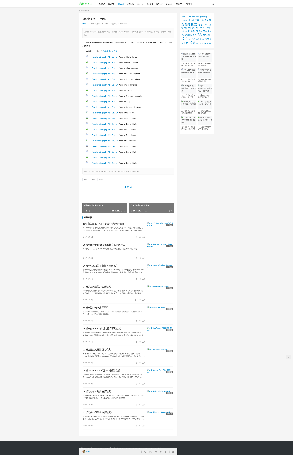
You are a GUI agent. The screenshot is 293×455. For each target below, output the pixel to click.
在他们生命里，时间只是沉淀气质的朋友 (103, 223)
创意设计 (150, 4)
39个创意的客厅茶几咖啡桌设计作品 (204, 128)
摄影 (85, 179)
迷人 (197, 43)
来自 (205, 31)
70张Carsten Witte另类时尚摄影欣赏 (101, 370)
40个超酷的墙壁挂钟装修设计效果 (188, 80)
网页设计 (159, 4)
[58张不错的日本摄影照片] (160, 314)
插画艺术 (178, 4)
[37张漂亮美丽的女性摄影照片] (160, 293)
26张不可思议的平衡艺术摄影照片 (100, 265)
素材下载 (140, 4)
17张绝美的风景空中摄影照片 (98, 412)
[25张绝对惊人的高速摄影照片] (160, 398)
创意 (194, 24)
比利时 (101, 179)
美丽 (207, 39)
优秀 (206, 20)
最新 (200, 31)
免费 (187, 24)
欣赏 (199, 34)
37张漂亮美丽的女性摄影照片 (98, 286)
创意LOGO (203, 24)
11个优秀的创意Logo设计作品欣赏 (204, 112)
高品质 (209, 43)
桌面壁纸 (130, 4)
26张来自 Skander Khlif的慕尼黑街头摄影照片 (204, 96)
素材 (190, 39)
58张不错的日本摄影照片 (95, 307)
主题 (197, 20)
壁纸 (193, 28)
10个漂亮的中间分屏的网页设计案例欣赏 (188, 128)
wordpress (184, 20)
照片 (185, 38)
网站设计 (198, 39)
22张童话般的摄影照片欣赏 (97, 349)
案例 (209, 31)
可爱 (185, 28)
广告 (201, 28)
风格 (205, 43)
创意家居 (111, 4)
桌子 (183, 35)
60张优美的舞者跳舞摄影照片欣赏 (204, 80)
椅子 (194, 35)
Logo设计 (188, 4)
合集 (189, 28)
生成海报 (149, 451)
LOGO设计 (195, 16)
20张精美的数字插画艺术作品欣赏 (204, 64)
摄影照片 (193, 31)
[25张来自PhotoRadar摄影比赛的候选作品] (160, 251)
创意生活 (169, 4)
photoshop (203, 16)
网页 (203, 39)
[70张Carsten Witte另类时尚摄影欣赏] (160, 377)
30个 (183, 16)
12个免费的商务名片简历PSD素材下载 (188, 96)
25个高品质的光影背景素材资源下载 (188, 112)
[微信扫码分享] (156, 451)
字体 (197, 27)
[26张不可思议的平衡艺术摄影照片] (160, 272)
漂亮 (205, 34)
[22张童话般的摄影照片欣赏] (160, 356)
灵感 (209, 35)
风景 (201, 43)
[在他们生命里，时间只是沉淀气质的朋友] (160, 230)
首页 (80, 11)
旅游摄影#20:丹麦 (110, 51)
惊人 (204, 28)
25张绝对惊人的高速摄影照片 (98, 391)
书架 (202, 20)
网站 (193, 39)
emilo (84, 23)
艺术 (186, 43)
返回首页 (102, 4)
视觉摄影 (121, 4)
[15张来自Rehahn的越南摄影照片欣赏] (160, 335)
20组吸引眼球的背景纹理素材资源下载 (188, 64)
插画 (208, 27)
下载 (191, 20)
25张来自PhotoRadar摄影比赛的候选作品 (104, 244)
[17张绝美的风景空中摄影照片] (160, 419)
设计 (192, 42)
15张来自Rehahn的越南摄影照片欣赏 (102, 328)
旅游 (93, 179)
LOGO (188, 16)
